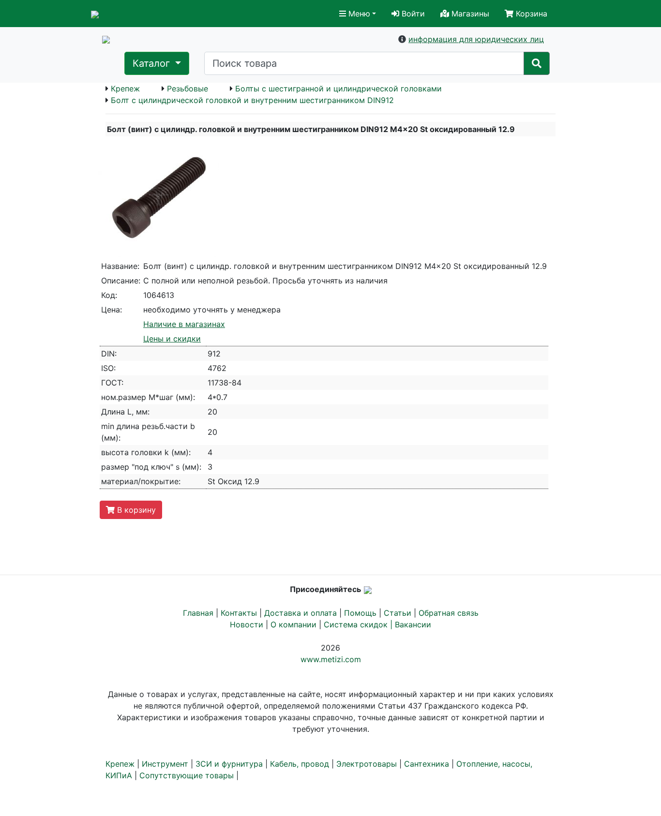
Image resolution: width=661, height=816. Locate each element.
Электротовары (366, 764)
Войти (412, 13)
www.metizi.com (330, 659)
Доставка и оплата (300, 613)
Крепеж (125, 88)
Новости (246, 624)
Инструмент (165, 764)
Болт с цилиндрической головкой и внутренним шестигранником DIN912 (252, 100)
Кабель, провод (299, 764)
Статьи (397, 613)
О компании (293, 624)
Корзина (530, 13)
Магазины (469, 13)
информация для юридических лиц (476, 39)
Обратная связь (449, 613)
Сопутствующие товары (186, 775)
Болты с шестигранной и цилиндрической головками (338, 88)
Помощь (360, 613)
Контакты (239, 613)
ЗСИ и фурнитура (229, 764)
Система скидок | (359, 624)
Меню (358, 13)
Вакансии (413, 624)
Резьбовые (187, 88)
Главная (198, 613)
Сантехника (426, 764)
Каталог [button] (153, 63)
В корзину (135, 510)
